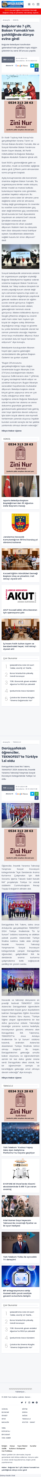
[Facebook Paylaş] (37, 70)
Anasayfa (6, 20)
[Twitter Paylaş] (32, 66)
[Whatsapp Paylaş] (37, 66)
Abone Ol (9, 66)
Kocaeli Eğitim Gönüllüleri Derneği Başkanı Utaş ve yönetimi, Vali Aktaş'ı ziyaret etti (20, 12)
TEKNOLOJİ (17, 742)
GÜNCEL (16, 20)
